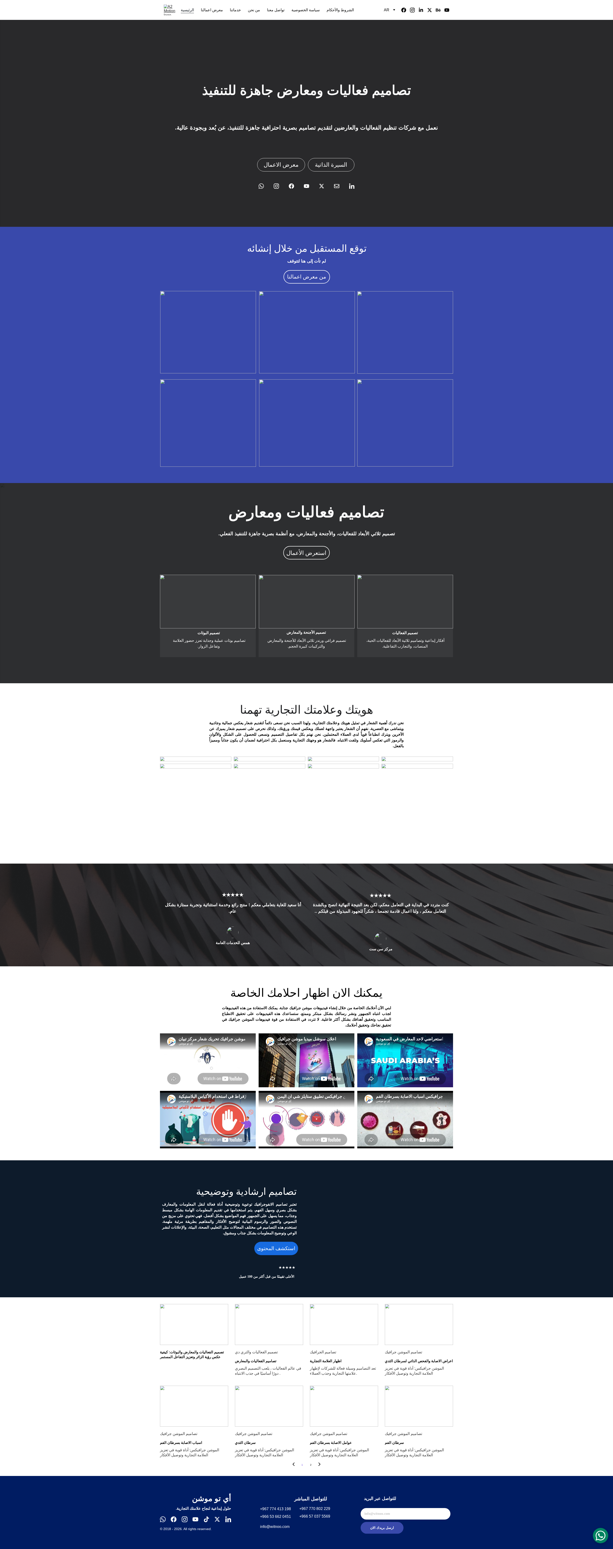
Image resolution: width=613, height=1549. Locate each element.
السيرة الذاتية (331, 165)
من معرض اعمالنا (306, 277)
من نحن (254, 10)
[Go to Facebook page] (405, 10)
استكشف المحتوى (276, 1248)
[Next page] (319, 1465)
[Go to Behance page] (440, 10)
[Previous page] (293, 1465)
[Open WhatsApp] (600, 1535)
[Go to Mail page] (339, 186)
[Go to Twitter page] (431, 10)
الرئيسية (187, 10)
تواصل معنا (275, 10)
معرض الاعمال (281, 165)
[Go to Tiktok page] (206, 1519)
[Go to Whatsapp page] (264, 186)
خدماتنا (235, 10)
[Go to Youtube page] (446, 10)
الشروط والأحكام (340, 10)
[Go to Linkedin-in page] (423, 10)
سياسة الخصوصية (305, 10)
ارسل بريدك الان (382, 1528)
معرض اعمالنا (212, 10)
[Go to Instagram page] (414, 10)
